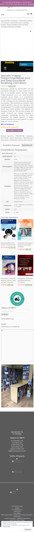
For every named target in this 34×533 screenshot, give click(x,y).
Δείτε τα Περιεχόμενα (7, 124)
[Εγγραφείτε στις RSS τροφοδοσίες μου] (2, 15)
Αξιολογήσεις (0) (27, 145)
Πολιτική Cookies (6, 526)
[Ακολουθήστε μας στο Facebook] (3, 15)
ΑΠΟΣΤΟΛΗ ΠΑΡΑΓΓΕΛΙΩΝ (17, 520)
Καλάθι (17, 508)
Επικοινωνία (17, 511)
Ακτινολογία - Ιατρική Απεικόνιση (12, 23)
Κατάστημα (14, 21)
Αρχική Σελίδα (5, 21)
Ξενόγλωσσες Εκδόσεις (26, 21)
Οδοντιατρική (28, 140)
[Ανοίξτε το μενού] (28, 14)
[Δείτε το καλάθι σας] (31, 14)
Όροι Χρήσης (17, 513)
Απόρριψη (31, 4)
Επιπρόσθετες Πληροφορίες (11, 145)
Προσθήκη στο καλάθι (15, 130)
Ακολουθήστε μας (7, 319)
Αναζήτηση (5, 314)
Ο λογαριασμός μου (17, 509)
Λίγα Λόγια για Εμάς (17, 506)
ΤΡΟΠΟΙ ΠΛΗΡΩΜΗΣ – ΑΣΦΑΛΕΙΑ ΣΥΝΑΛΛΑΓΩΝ (17, 518)
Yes (15, 153)
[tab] (11, 145)
